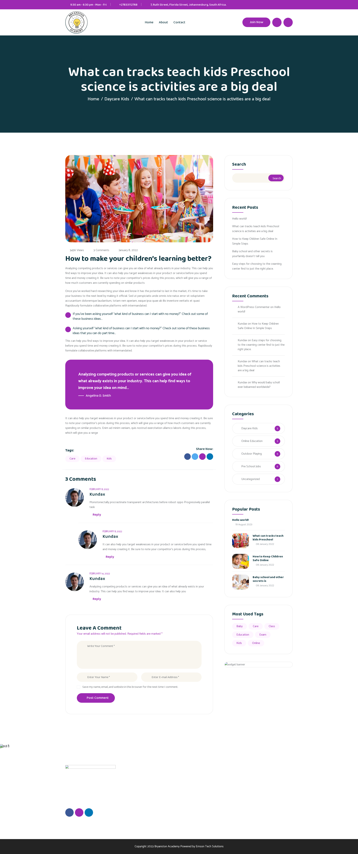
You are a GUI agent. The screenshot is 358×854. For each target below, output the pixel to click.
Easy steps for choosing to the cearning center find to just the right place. (257, 266)
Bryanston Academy (167, 846)
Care (72, 458)
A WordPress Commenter (254, 307)
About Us (180, 780)
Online (256, 643)
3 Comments (101, 250)
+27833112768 (128, 4)
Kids (109, 458)
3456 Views (77, 250)
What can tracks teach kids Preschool (268, 538)
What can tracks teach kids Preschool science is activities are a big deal (255, 229)
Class (272, 626)
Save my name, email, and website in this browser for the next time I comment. (130, 687)
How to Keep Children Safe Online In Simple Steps (254, 241)
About (163, 22)
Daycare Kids (116, 99)
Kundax (242, 323)
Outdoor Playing (251, 453)
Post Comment (98, 697)
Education (91, 458)
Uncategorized (250, 479)
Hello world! (239, 218)
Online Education (252, 441)
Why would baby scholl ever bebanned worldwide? (259, 385)
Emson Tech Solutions (210, 846)
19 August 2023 (243, 525)
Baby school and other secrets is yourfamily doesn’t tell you (252, 254)
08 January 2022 (264, 544)
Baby (239, 626)
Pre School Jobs (251, 466)
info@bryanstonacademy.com (275, 799)
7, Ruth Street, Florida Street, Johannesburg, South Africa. (188, 4)
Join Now (256, 22)
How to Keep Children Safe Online (268, 558)
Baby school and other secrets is (268, 579)
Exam (262, 634)
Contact (179, 22)
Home (149, 22)
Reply (97, 514)
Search (239, 165)
